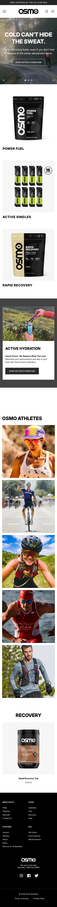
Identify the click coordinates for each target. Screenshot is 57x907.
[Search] (47, 11)
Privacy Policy (39, 898)
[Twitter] (36, 876)
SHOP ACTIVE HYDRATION (28, 62)
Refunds (6, 815)
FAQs (5, 808)
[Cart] (53, 11)
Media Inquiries (34, 839)
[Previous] (3, 80)
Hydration (32, 808)
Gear (30, 818)
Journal (6, 832)
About (5, 839)
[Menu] (4, 11)
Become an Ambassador (13, 846)
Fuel (30, 811)
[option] (28, 51)
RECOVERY (28, 715)
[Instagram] (21, 876)
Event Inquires (34, 836)
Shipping (6, 811)
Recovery (32, 815)
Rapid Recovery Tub (28, 778)
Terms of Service (22, 898)
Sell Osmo (32, 832)
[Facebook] (29, 876)
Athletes (6, 836)
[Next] (53, 80)
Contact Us (7, 818)
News (5, 843)
